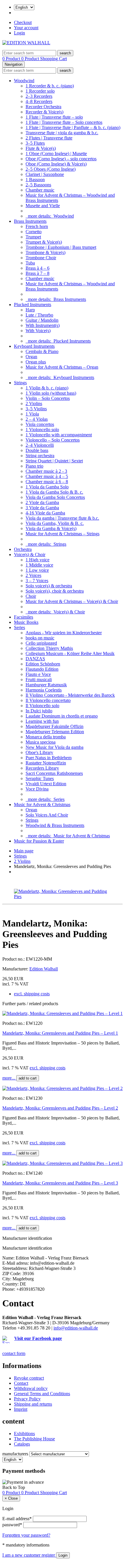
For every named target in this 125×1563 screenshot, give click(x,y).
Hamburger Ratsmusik (46, 684)
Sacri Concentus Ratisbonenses (54, 773)
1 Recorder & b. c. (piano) (50, 85)
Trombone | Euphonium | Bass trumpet (61, 247)
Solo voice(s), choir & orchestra (55, 591)
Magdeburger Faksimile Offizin (54, 726)
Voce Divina (37, 788)
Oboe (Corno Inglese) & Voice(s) (56, 163)
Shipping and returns (33, 1404)
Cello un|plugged (41, 643)
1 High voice (37, 559)
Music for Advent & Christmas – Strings (62, 533)
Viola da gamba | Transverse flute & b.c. (62, 518)
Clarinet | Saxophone (45, 174)
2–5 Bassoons (38, 184)
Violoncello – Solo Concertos (53, 439)
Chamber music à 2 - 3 (46, 471)
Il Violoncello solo (42, 705)
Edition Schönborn (43, 663)
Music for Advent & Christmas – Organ (62, 367)
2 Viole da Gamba (42, 502)
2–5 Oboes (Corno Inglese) (51, 169)
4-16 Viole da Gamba (45, 512)
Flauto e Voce (38, 674)
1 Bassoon (35, 179)
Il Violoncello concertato (48, 700)
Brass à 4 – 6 (37, 268)
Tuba (30, 262)
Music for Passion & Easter (39, 840)
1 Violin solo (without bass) (51, 393)
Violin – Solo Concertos (48, 398)
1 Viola (32, 413)
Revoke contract (29, 1378)
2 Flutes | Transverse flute (49, 137)
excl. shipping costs (32, 993)
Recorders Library (42, 768)
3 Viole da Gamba (42, 507)
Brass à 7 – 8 (37, 273)
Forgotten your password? (26, 1535)
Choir (31, 596)
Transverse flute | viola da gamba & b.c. (62, 132)
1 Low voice (37, 570)
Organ (31, 356)
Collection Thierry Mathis (49, 648)
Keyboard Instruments (34, 346)
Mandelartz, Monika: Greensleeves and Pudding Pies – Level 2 (60, 1108)
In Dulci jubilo (39, 710)
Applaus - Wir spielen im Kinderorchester (64, 632)
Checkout (23, 22)
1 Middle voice (39, 564)
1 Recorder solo (40, 91)
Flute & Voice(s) (41, 148)
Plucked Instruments (32, 304)
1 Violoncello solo (42, 429)
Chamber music (40, 189)
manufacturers (15, 1453)
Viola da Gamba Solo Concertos (55, 497)
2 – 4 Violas (37, 419)
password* (12, 1524)
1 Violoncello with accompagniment (59, 434)
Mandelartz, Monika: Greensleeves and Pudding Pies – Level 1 (60, 1033)
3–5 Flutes (35, 143)
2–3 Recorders (39, 96)
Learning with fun (42, 721)
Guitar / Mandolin (42, 320)
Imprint (20, 1409)
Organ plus (36, 361)
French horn (37, 226)
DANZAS (35, 658)
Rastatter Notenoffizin (46, 762)
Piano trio (34, 466)
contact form (13, 1353)
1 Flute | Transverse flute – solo (54, 117)
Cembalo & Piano (42, 351)
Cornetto (34, 231)
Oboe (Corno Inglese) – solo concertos (61, 158)
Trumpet (33, 236)
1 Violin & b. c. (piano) (47, 387)
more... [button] (9, 1077)
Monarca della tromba (46, 736)
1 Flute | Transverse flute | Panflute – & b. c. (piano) (73, 127)
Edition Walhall (43, 968)
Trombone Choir (41, 257)
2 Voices (33, 575)
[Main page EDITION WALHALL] (26, 42)
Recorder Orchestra (43, 106)
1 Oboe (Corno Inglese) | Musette (56, 153)
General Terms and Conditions (42, 1393)
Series (19, 627)
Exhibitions (24, 1433)
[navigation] (13, 1487)
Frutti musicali (39, 679)
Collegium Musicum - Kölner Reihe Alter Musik (70, 653)
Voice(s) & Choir (29, 554)
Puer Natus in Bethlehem (49, 757)
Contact (21, 1383)
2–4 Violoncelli (40, 445)
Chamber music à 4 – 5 (47, 476)
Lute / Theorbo (39, 314)
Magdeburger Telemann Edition (55, 731)
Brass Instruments (30, 221)
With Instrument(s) (43, 325)
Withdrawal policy (31, 1388)
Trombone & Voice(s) (45, 252)
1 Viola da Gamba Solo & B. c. (54, 492)
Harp (30, 309)
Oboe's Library (39, 752)
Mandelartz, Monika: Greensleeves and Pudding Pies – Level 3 (60, 1182)
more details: (50, 216)
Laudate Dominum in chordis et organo (62, 716)
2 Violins (34, 403)
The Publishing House (34, 1438)
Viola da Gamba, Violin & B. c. (55, 523)
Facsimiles (23, 617)
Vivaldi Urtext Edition (46, 783)
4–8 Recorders (39, 101)
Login (19, 32)
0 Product (11, 58)
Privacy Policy (27, 1398)
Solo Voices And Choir (47, 814)
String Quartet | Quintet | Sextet (54, 460)
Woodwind (24, 80)
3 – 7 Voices (37, 580)
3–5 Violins (36, 408)
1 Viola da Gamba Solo (47, 486)
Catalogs (22, 1443)
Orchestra (23, 549)
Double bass (37, 450)
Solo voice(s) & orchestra (49, 585)
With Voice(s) (38, 330)
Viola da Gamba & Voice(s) (51, 528)
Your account (26, 27)
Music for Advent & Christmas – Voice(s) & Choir (72, 601)
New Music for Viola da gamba (54, 747)
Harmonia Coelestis (44, 689)
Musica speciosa (41, 742)
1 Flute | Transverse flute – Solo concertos (64, 122)
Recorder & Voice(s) (44, 111)
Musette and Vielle (43, 205)
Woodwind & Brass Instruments (55, 825)
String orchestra (40, 455)
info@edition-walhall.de (75, 1327)
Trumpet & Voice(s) (44, 242)
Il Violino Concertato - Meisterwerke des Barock (70, 695)
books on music (40, 637)
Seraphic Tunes (40, 778)
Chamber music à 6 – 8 (47, 481)
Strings (20, 382)
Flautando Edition (42, 669)
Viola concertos (40, 424)
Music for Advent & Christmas (42, 804)
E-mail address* (17, 1518)
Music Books (26, 622)
